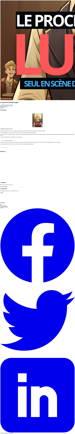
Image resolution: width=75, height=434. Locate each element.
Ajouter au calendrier (3, 186)
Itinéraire (1, 192)
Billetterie (2, 107)
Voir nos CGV (10, 433)
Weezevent (6, 433)
